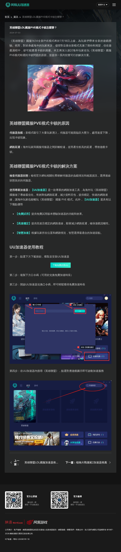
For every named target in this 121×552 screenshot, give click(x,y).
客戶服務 (17, 530)
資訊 (15, 16)
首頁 (7, 16)
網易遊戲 (61, 530)
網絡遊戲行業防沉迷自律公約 (21, 533)
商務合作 (79, 530)
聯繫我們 (70, 530)
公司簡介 (8, 530)
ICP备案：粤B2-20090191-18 (17, 539)
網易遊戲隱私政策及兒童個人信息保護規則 (39, 530)
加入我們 (88, 530)
